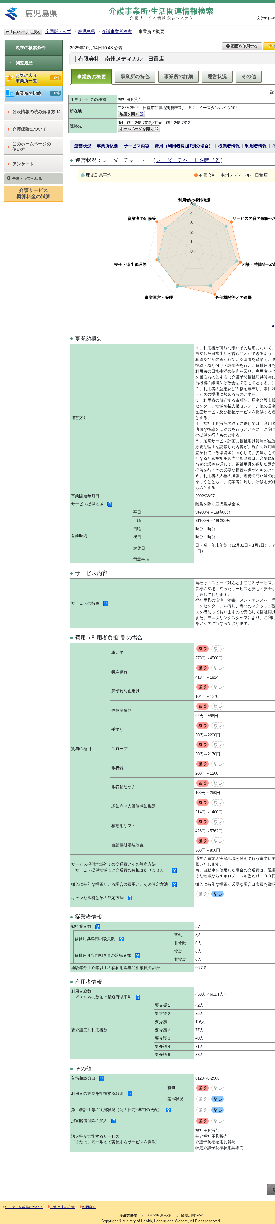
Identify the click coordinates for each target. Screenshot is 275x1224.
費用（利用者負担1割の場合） (184, 146)
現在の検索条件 (31, 47)
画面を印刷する (244, 46)
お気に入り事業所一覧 (38, 78)
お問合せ (89, 1207)
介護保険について (29, 129)
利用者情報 (256, 146)
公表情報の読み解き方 (33, 111)
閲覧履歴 (24, 63)
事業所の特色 (135, 76)
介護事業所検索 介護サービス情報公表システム (161, 13)
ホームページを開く (137, 129)
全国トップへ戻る (27, 178)
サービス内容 (136, 146)
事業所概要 (107, 146)
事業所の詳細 (178, 76)
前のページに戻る (25, 32)
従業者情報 (229, 146)
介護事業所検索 (117, 31)
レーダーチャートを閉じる (188, 160)
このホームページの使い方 (31, 146)
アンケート (23, 164)
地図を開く (130, 114)
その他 (248, 76)
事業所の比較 (38, 93)
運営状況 (217, 76)
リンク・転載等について (24, 1207)
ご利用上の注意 (62, 1207)
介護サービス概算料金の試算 (33, 193)
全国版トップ (58, 31)
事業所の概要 (91, 76)
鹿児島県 (86, 31)
